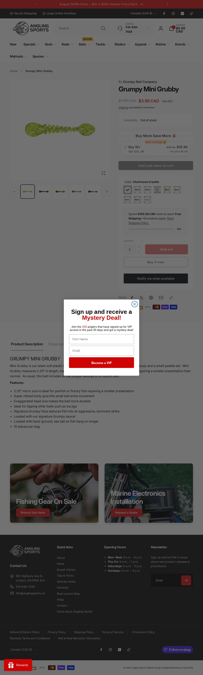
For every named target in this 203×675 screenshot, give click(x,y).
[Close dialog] (135, 304)
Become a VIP (101, 362)
